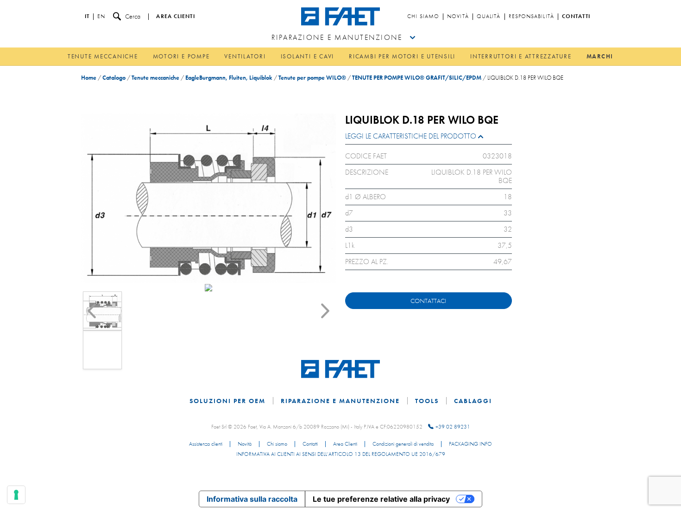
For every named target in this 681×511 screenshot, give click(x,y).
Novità (458, 16)
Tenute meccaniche (103, 56)
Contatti (576, 16)
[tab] (428, 138)
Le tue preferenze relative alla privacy (381, 499)
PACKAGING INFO (470, 444)
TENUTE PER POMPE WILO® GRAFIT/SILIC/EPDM (416, 78)
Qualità (489, 16)
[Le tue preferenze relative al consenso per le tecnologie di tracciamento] (16, 495)
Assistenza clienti (205, 444)
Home (88, 78)
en (101, 16)
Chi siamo (423, 16)
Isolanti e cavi (307, 56)
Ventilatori (244, 56)
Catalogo (114, 78)
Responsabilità (531, 16)
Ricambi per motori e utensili (402, 56)
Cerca (132, 16)
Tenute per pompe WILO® (312, 78)
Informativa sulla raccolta (252, 499)
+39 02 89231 (452, 426)
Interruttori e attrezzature (521, 56)
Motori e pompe (181, 56)
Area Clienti (345, 444)
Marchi (600, 56)
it (87, 16)
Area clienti (175, 16)
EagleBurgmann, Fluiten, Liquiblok (228, 78)
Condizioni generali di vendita (403, 444)
